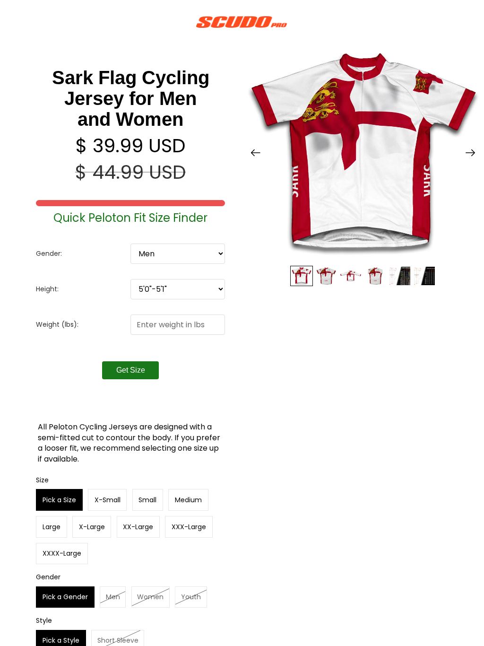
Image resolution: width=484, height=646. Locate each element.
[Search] (31, 21)
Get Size (130, 370)
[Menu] (11, 22)
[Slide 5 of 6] (399, 276)
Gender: (49, 253)
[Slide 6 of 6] (424, 276)
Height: (47, 289)
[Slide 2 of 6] (326, 276)
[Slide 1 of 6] (301, 276)
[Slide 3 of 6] (350, 276)
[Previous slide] (252, 154)
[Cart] (472, 21)
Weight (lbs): (57, 324)
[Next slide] (473, 154)
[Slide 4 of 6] (375, 276)
